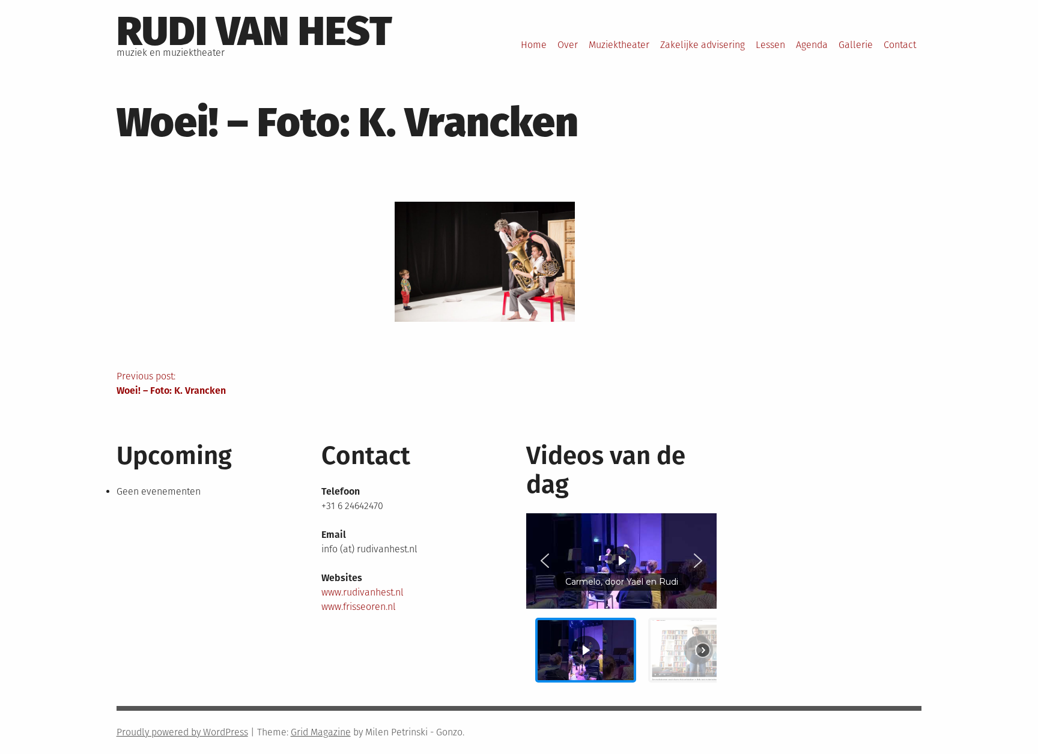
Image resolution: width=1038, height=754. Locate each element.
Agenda (812, 44)
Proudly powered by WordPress (182, 732)
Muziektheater (619, 44)
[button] (544, 560)
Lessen (770, 44)
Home (534, 44)
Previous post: (171, 383)
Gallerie (856, 44)
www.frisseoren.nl (358, 606)
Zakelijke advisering (702, 44)
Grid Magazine (321, 732)
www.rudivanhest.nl (362, 592)
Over (567, 44)
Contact (900, 44)
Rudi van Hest (254, 31)
